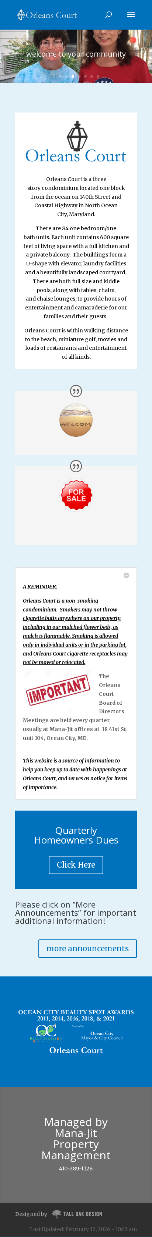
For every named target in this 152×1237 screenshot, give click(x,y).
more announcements (87, 948)
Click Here (76, 864)
